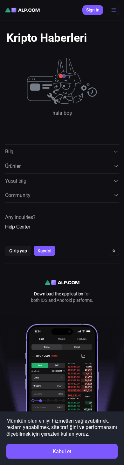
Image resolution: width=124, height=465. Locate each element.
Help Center (17, 227)
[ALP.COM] (22, 10)
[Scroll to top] (114, 251)
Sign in (93, 9)
